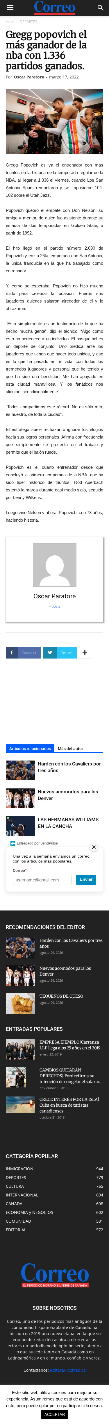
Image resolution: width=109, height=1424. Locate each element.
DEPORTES (28, 21)
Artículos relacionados (30, 748)
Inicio (10, 21)
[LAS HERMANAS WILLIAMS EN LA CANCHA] (20, 826)
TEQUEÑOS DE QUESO (61, 996)
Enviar (86, 879)
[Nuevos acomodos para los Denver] (20, 798)
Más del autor (70, 748)
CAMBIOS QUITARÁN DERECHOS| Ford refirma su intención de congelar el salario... (71, 1075)
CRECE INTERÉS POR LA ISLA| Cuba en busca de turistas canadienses (69, 1105)
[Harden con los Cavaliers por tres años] (20, 771)
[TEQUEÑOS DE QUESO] (20, 1003)
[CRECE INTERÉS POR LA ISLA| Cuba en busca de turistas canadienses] (20, 1104)
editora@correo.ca (68, 1370)
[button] (101, 8)
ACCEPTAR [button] (54, 1414)
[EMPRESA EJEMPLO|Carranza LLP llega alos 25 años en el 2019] (20, 1049)
